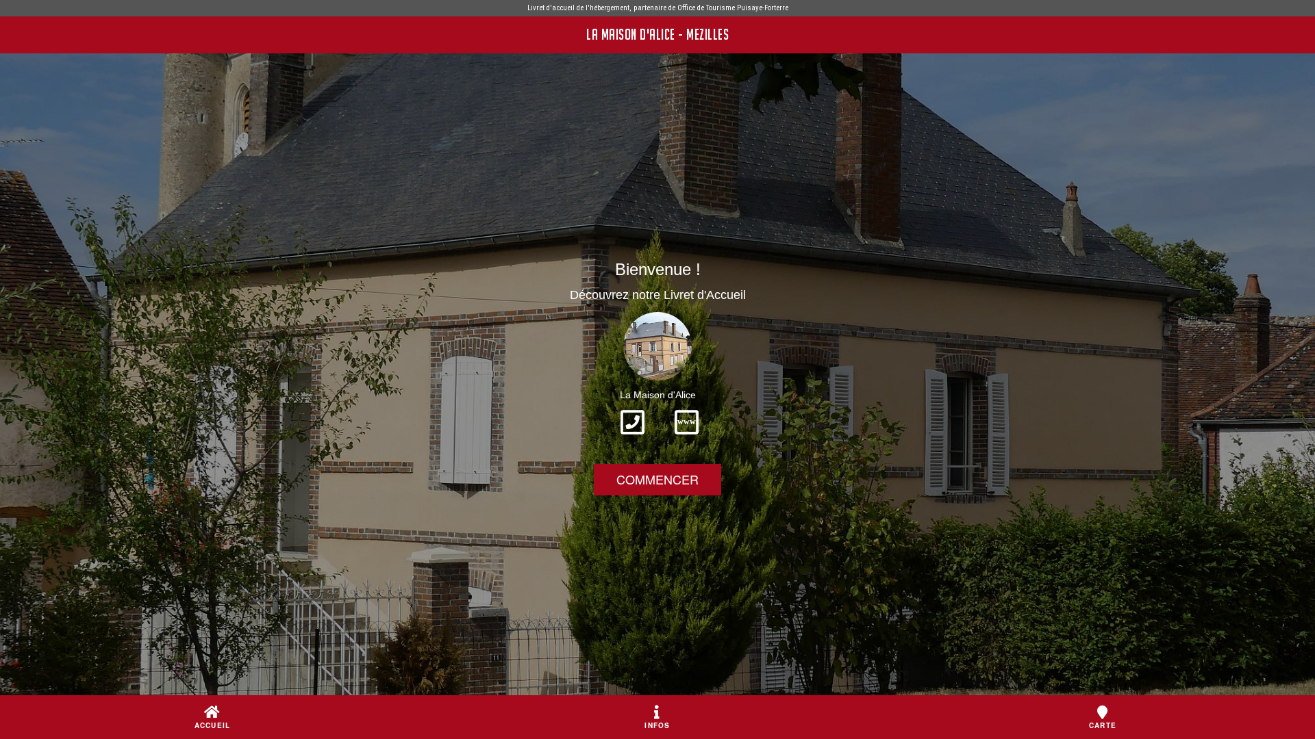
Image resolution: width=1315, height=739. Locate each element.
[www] (686, 438)
